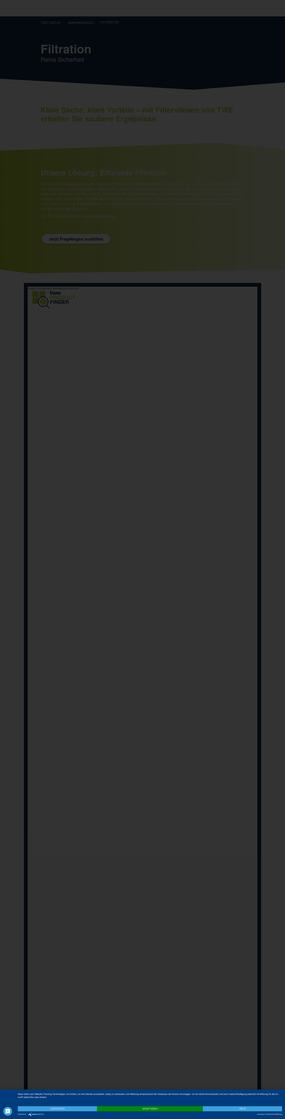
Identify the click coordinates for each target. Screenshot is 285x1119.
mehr (242, 1108)
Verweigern (57, 1108)
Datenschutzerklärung (274, 1114)
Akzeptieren (149, 1108)
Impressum (261, 1114)
